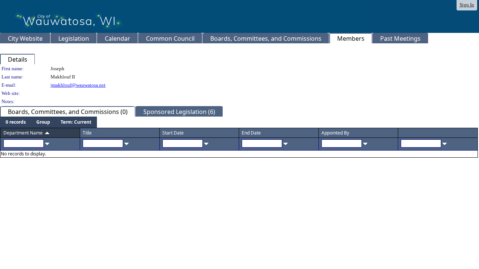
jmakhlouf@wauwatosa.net (78, 85)
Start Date (173, 133)
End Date (251, 133)
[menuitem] (15, 122)
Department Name (23, 133)
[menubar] (48, 122)
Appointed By (335, 133)
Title (87, 133)
